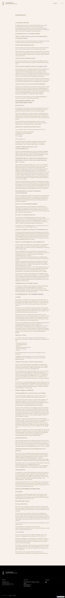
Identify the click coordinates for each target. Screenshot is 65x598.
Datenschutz (14, 595)
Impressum (10, 595)
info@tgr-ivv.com (5, 582)
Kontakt (55, 3)
